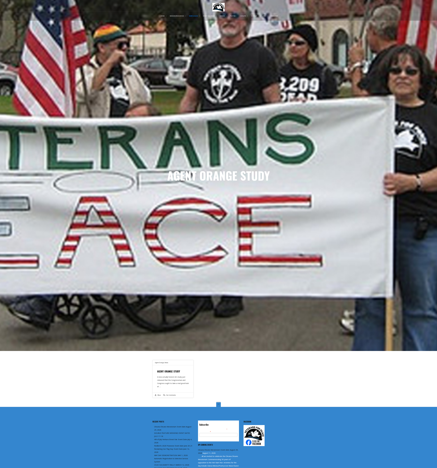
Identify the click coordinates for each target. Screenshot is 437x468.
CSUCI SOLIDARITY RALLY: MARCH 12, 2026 (171, 465)
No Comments (171, 395)
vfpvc (159, 395)
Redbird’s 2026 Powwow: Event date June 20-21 (173, 446)
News (166, 363)
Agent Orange (159, 363)
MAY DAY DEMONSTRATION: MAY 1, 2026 (171, 455)
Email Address (205, 432)
